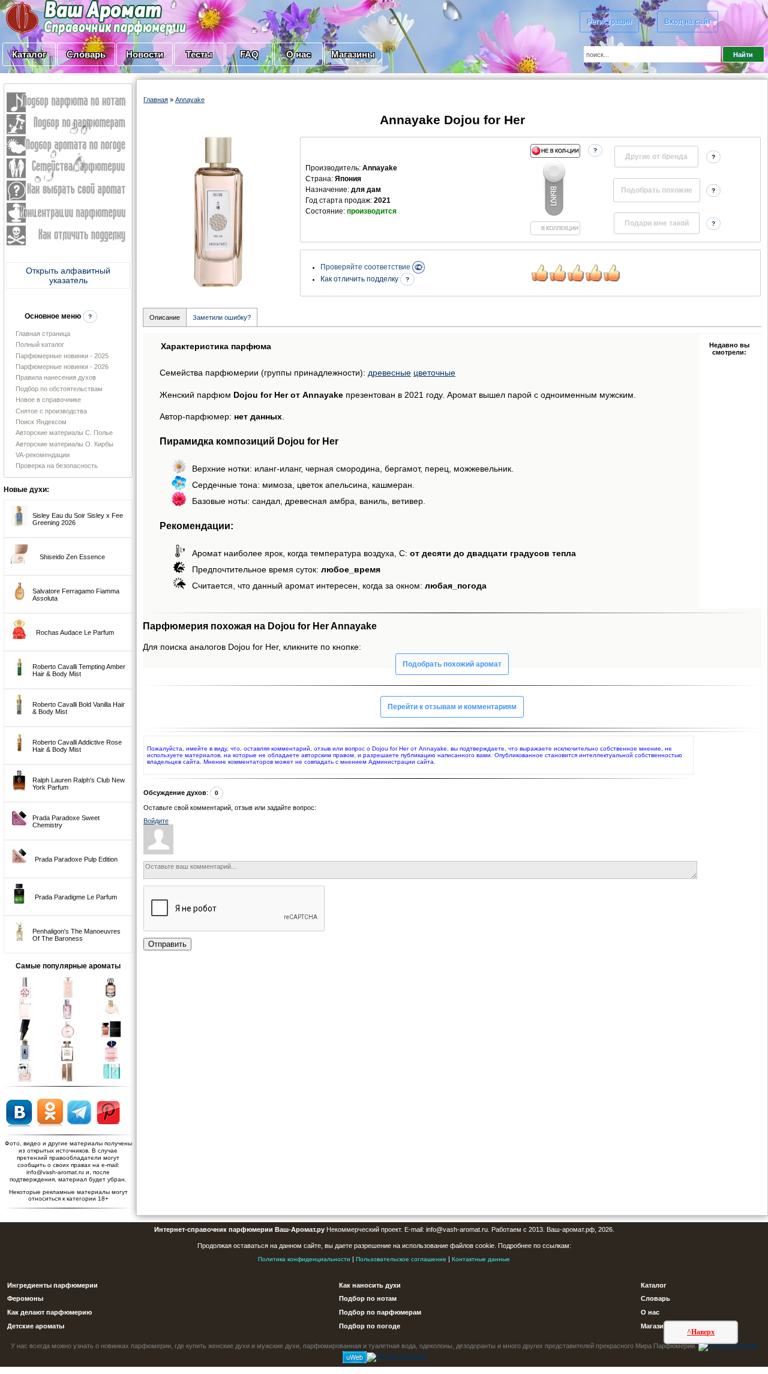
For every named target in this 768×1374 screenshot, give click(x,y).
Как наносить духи (370, 1285)
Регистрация (609, 21)
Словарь (86, 54)
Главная (155, 99)
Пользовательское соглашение (401, 1259)
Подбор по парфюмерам (380, 1312)
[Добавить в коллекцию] (555, 189)
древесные (389, 372)
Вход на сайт (687, 21)
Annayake (190, 99)
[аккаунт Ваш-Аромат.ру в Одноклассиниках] (50, 1111)
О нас (298, 54)
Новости (145, 54)
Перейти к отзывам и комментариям (452, 707)
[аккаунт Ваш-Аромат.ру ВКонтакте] (18, 1111)
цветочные (434, 372)
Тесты (199, 54)
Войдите (156, 820)
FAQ (249, 54)
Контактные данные (481, 1259)
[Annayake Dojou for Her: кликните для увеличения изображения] (218, 212)
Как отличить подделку (360, 279)
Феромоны (25, 1298)
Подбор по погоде (369, 1326)
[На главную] (66, 17)
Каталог (29, 54)
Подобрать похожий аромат (452, 664)
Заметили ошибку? (222, 317)
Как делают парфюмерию (49, 1312)
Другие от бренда (656, 156)
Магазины (353, 54)
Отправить (167, 944)
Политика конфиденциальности (304, 1259)
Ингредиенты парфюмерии (52, 1285)
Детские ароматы (35, 1326)
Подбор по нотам (368, 1298)
